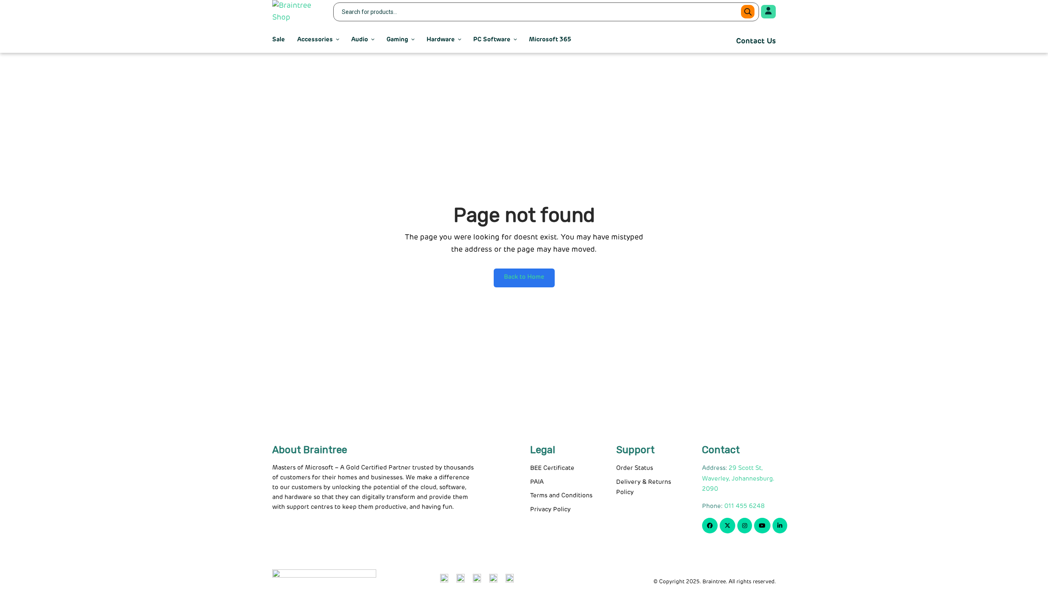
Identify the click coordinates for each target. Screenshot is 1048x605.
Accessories (315, 39)
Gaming (397, 39)
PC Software (491, 39)
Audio (359, 39)
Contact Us (756, 41)
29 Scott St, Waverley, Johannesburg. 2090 (738, 478)
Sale (278, 39)
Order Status (634, 468)
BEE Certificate (552, 468)
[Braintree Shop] (297, 12)
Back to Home (524, 277)
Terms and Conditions (561, 495)
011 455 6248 (744, 506)
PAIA (537, 482)
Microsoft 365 (550, 39)
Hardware (441, 39)
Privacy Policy (550, 509)
